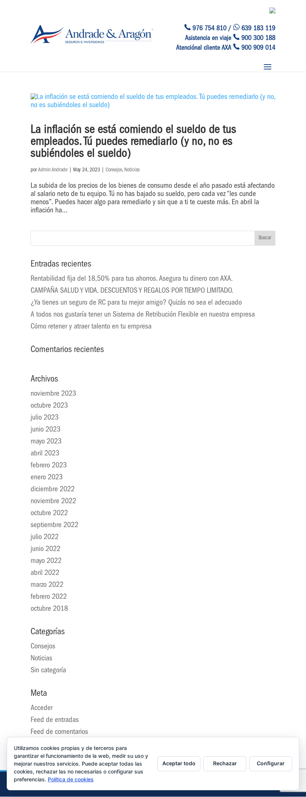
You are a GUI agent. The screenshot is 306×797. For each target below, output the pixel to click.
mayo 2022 (46, 561)
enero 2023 (47, 478)
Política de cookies (71, 779)
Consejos (114, 170)
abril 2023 (45, 454)
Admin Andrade (53, 170)
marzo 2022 (47, 585)
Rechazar (225, 763)
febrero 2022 (49, 597)
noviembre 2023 (53, 394)
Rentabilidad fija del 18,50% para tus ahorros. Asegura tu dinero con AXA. (132, 279)
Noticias (132, 170)
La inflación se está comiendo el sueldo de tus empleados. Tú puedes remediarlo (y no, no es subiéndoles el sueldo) (133, 143)
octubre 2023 (49, 406)
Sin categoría (48, 671)
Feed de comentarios (59, 732)
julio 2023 (45, 418)
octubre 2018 (49, 609)
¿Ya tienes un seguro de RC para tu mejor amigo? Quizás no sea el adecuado (136, 303)
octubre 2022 (49, 513)
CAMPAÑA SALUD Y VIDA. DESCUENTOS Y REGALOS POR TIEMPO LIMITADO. (132, 291)
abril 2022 (45, 573)
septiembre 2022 (54, 525)
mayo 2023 (46, 442)
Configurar (271, 763)
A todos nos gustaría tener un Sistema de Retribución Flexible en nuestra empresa (143, 315)
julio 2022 (45, 537)
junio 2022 (45, 549)
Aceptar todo (179, 763)
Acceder (42, 708)
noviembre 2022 (53, 501)
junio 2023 (45, 430)
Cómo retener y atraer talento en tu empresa (91, 327)
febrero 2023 (49, 466)
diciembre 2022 (53, 490)
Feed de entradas (55, 720)
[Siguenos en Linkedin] (272, 12)
